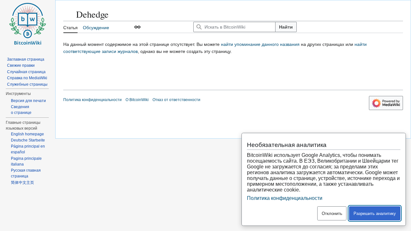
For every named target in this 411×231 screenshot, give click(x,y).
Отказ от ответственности (176, 100)
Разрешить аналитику (375, 213)
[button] (137, 27)
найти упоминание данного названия (260, 44)
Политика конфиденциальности (92, 100)
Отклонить (332, 213)
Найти (286, 27)
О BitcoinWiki (137, 100)
